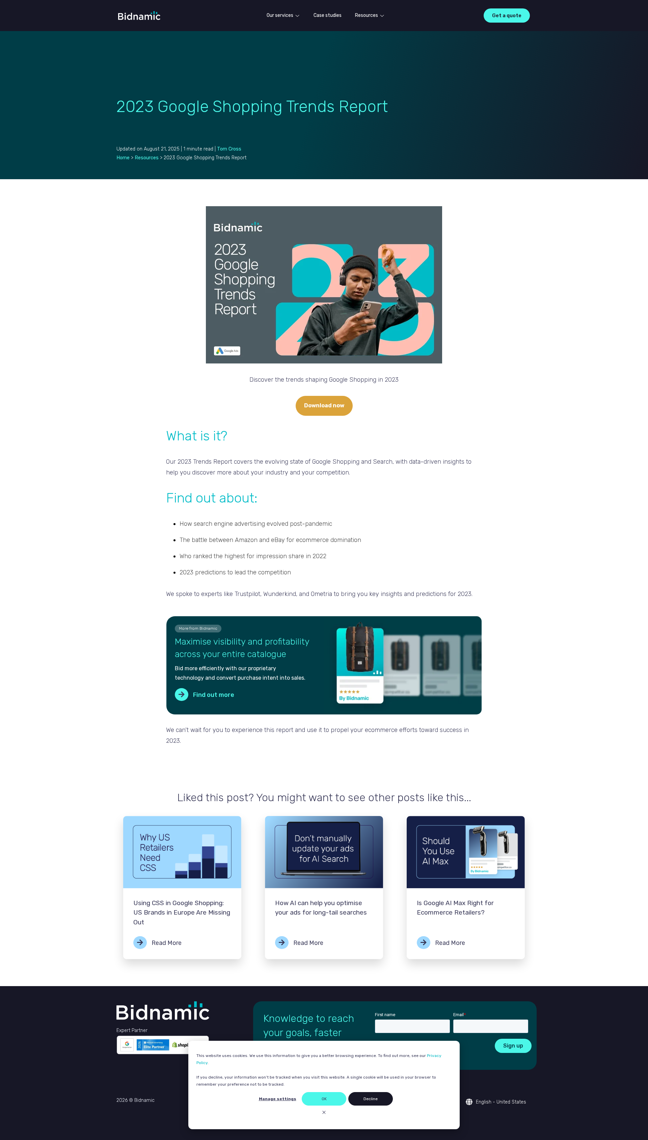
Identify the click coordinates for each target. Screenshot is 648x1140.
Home (123, 158)
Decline (370, 1098)
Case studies (328, 15)
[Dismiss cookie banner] (324, 1113)
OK (324, 1098)
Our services (280, 15)
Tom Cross (229, 149)
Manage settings (277, 1098)
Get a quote (506, 15)
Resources (366, 15)
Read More (166, 943)
